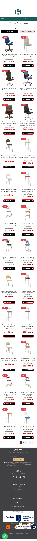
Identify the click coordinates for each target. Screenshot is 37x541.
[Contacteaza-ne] (26, 19)
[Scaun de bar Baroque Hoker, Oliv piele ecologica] (27, 145)
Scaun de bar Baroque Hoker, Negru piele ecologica (28, 326)
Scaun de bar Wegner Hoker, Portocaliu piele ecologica (28, 360)
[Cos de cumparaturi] (30, 19)
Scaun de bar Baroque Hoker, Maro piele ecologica (28, 292)
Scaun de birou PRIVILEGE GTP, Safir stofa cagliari (9, 55)
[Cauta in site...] (35, 19)
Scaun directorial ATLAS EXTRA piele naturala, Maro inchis (9, 123)
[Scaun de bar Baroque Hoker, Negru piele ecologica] (27, 314)
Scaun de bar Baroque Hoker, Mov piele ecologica (9, 326)
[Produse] (2, 19)
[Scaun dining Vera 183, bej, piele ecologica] (27, 44)
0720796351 (19, 489)
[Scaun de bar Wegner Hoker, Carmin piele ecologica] (9, 382)
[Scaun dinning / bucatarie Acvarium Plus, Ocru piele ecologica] (9, 281)
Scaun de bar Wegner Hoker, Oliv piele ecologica (9, 224)
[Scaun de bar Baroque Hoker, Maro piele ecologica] (27, 281)
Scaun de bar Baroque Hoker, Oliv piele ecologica (27, 156)
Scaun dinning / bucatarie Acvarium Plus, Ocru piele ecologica (9, 292)
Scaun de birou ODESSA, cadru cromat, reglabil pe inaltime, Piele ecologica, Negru (28, 123)
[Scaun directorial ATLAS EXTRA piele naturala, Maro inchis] (9, 112)
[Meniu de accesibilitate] (34, 527)
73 (30, 442)
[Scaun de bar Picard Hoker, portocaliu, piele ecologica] (27, 213)
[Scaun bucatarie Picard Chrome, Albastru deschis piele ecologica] (27, 416)
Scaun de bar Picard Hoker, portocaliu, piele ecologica (28, 225)
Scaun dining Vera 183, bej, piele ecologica (28, 55)
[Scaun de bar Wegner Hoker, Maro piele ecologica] (27, 382)
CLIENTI (17, 502)
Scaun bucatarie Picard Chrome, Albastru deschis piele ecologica (28, 428)
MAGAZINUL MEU (17, 498)
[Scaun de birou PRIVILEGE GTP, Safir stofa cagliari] (9, 44)
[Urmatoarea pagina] (33, 442)
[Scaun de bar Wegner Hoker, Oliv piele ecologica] (9, 213)
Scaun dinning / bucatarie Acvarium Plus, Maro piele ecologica (9, 157)
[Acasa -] (18, 12)
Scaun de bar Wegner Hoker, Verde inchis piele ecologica (9, 259)
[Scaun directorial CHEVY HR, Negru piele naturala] (9, 78)
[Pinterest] (16, 477)
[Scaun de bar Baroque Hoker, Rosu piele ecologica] (27, 179)
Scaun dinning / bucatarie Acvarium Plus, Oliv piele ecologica (9, 360)
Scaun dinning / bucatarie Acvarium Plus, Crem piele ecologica (9, 191)
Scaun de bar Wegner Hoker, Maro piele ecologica (28, 394)
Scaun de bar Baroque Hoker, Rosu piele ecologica (28, 191)
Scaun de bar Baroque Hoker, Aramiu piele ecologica (9, 428)
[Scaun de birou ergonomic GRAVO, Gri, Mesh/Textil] (27, 78)
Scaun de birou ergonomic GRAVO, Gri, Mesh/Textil (27, 89)
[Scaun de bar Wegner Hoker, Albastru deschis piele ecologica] (27, 247)
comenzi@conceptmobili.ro (19, 492)
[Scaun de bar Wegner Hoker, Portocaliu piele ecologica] (27, 348)
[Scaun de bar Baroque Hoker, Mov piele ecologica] (9, 314)
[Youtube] (20, 477)
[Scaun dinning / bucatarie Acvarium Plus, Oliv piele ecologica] (9, 348)
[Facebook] (13, 477)
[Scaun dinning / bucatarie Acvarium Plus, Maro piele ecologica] (9, 145)
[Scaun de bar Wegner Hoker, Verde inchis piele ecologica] (9, 247)
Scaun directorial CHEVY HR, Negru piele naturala (9, 89)
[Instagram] (24, 477)
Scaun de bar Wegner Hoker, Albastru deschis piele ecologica (27, 259)
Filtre (10, 31)
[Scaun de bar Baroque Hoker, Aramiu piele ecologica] (9, 416)
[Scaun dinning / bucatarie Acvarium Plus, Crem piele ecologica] (9, 179)
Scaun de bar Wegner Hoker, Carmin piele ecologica (9, 394)
